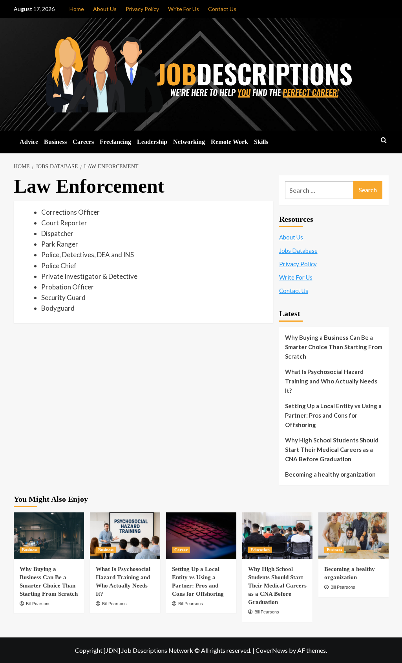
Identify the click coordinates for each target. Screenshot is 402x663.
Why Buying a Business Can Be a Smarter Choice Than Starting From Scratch (333, 347)
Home (76, 9)
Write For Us (183, 9)
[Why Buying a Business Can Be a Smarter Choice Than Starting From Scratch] (49, 535)
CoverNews (272, 650)
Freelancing (115, 141)
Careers (83, 141)
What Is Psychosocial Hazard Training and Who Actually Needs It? (331, 381)
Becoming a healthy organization (330, 474)
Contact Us (222, 9)
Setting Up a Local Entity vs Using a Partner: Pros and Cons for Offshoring (333, 415)
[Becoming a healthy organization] (353, 535)
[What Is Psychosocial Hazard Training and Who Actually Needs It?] (125, 535)
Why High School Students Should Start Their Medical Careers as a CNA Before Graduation (331, 449)
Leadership (152, 141)
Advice (29, 141)
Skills (261, 141)
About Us (105, 9)
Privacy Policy (142, 9)
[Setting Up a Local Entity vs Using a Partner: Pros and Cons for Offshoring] (201, 535)
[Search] (384, 140)
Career (181, 549)
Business (55, 141)
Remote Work (229, 141)
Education (260, 549)
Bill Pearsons (38, 603)
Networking (189, 141)
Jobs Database (298, 250)
